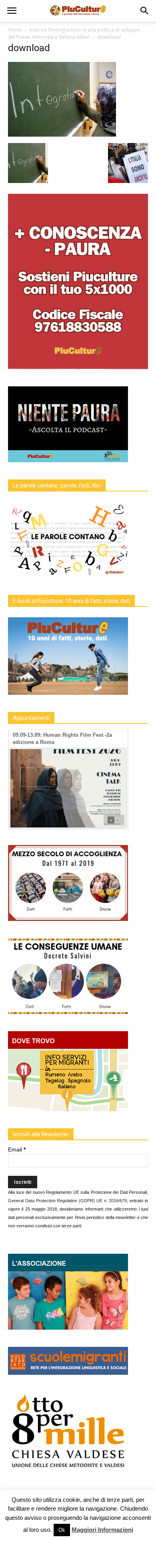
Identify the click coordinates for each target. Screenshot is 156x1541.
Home (15, 29)
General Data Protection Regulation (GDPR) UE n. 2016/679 (67, 1200)
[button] (145, 11)
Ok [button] (61, 1530)
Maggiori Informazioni (102, 1529)
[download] (62, 134)
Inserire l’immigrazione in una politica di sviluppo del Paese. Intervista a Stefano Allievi (74, 33)
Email (17, 1149)
